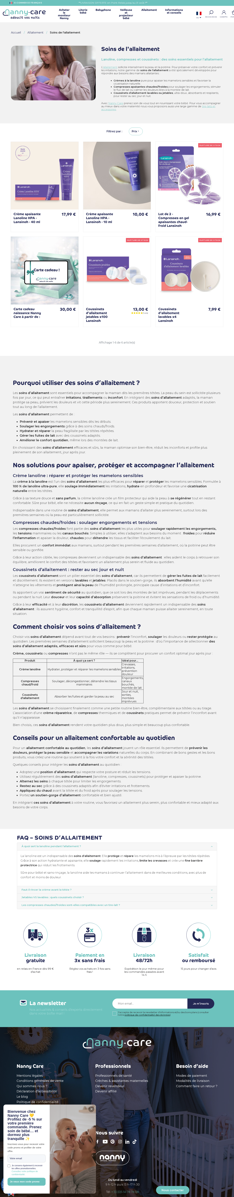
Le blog (22, 1097)
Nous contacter (173, 1190)
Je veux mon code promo (25, 1181)
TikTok (135, 1144)
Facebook (98, 1144)
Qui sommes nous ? (32, 1086)
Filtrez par (114, 131)
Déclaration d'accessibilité (37, 1091)
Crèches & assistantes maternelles (121, 1081)
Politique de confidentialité (37, 1102)
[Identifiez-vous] (224, 12)
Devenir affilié (106, 1091)
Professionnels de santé (113, 1076)
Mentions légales (30, 1076)
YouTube (106, 1144)
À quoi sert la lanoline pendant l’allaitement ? (51, 846)
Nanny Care (115, 103)
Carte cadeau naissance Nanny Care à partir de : (27, 313)
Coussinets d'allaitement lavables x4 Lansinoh (168, 315)
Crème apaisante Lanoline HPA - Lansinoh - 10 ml (99, 218)
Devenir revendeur (109, 1086)
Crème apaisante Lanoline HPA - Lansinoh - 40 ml (27, 218)
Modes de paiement (191, 1076)
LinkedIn (128, 1143)
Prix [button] (134, 131)
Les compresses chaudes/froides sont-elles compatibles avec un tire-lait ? (71, 905)
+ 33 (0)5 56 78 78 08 (125, 1192)
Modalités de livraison (193, 1081)
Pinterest (113, 1144)
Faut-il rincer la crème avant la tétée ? (47, 889)
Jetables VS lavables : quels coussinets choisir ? (53, 897)
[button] (211, 12)
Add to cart (70, 201)
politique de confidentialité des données (147, 1015)
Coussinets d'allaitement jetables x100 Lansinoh (97, 315)
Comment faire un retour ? (196, 1086)
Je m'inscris (201, 1003)
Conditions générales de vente (40, 1081)
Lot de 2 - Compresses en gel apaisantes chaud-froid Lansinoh (173, 220)
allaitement (110, 67)
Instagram (121, 1144)
